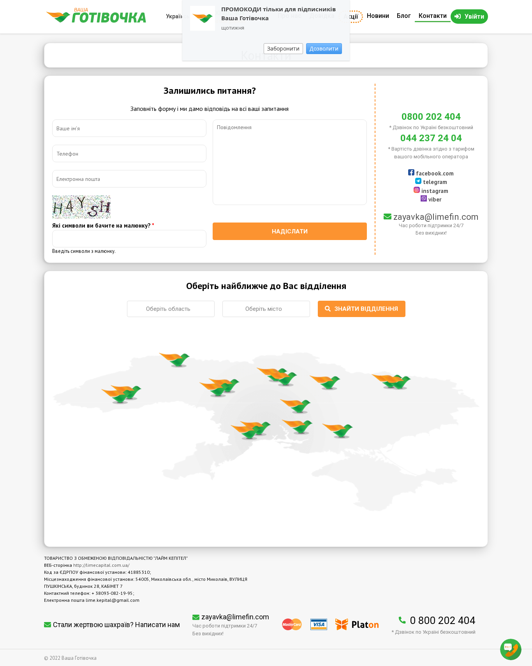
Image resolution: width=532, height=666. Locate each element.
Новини (378, 15)
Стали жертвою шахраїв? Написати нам (116, 624)
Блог (404, 15)
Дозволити (324, 48)
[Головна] (96, 21)
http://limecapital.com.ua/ (101, 565)
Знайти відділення (366, 308)
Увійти (474, 16)
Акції (351, 16)
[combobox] (171, 309)
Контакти (433, 15)
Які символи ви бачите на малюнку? (103, 225)
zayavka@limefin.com (436, 217)
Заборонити (283, 48)
